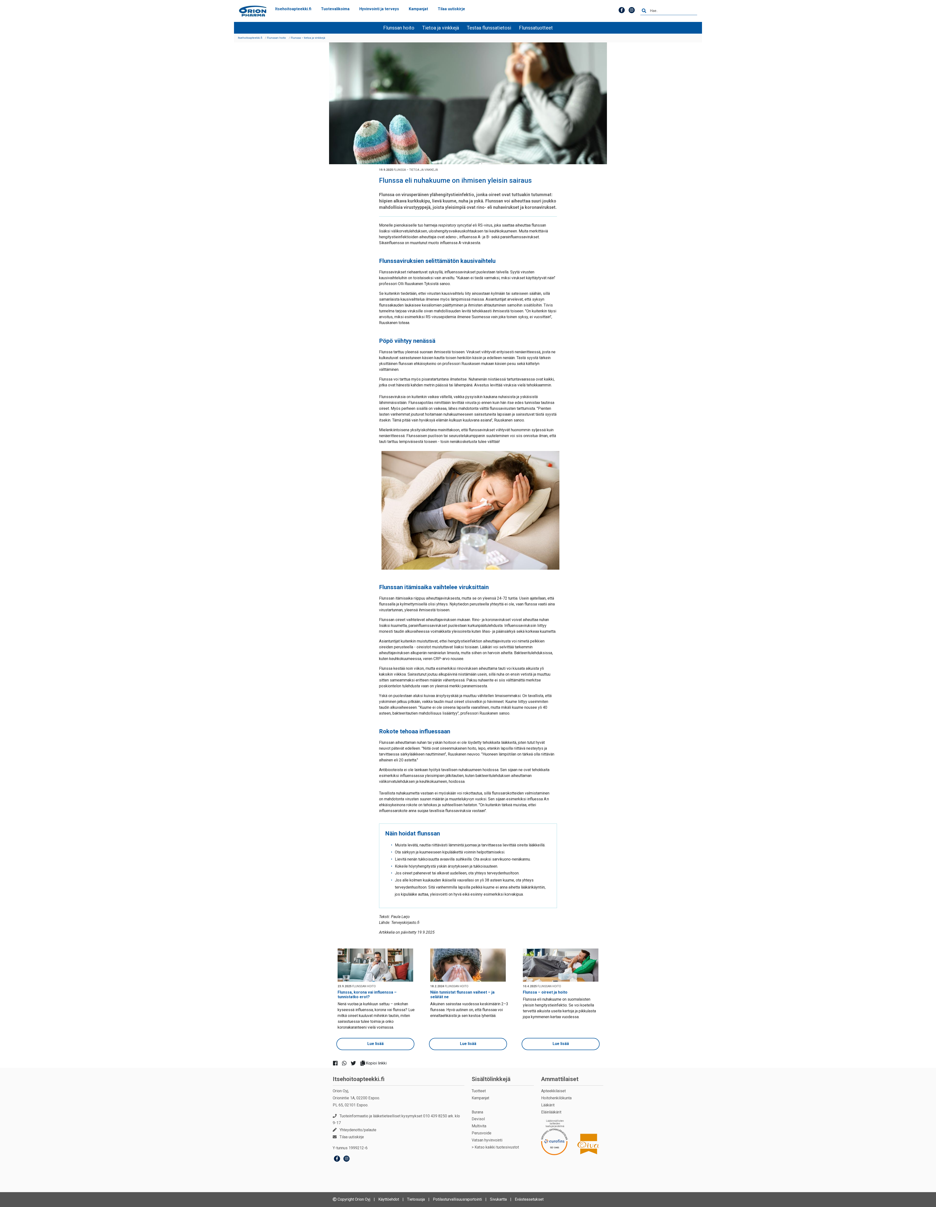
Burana (477, 1112)
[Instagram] (346, 1159)
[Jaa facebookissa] (337, 1063)
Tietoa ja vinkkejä (440, 28)
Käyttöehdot (388, 1199)
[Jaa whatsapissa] (346, 1063)
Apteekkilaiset (553, 1091)
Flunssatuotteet (536, 28)
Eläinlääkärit (551, 1112)
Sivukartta (498, 1199)
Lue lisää (375, 1043)
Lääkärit (548, 1105)
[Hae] (644, 11)
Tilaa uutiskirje (451, 9)
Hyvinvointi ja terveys (379, 9)
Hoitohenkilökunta (556, 1098)
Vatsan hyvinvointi (487, 1140)
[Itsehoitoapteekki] (252, 11)
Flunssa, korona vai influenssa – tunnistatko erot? (367, 994)
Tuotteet (479, 1091)
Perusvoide (481, 1133)
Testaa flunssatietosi (489, 28)
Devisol (478, 1119)
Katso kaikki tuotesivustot (497, 1147)
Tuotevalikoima (335, 9)
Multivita (479, 1126)
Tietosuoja (416, 1199)
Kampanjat (418, 9)
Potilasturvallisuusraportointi (457, 1199)
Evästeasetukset (529, 1199)
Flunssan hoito (398, 28)
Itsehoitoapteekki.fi (293, 9)
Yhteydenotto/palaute (358, 1130)
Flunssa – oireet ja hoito (545, 992)
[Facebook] (337, 1159)
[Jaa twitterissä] (355, 1063)
